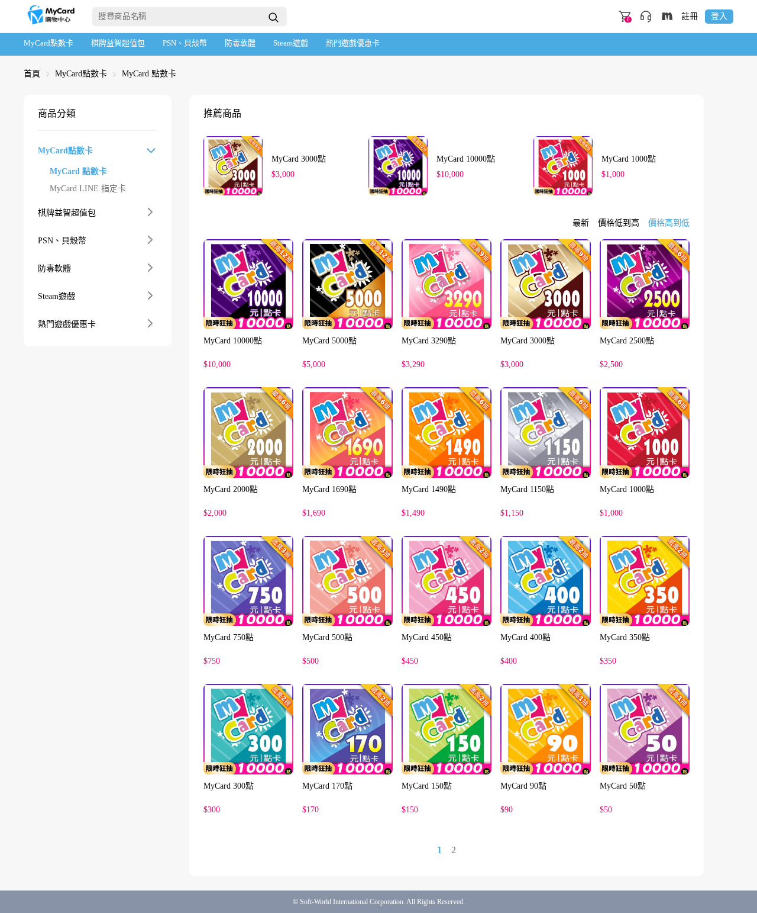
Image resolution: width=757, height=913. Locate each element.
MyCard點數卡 (48, 42)
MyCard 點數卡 (149, 74)
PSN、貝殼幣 (185, 42)
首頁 (32, 74)
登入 (719, 16)
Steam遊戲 (290, 42)
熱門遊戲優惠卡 (353, 42)
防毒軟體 (240, 42)
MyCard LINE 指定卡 (88, 189)
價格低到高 (618, 223)
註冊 (689, 16)
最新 (580, 223)
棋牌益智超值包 (118, 42)
